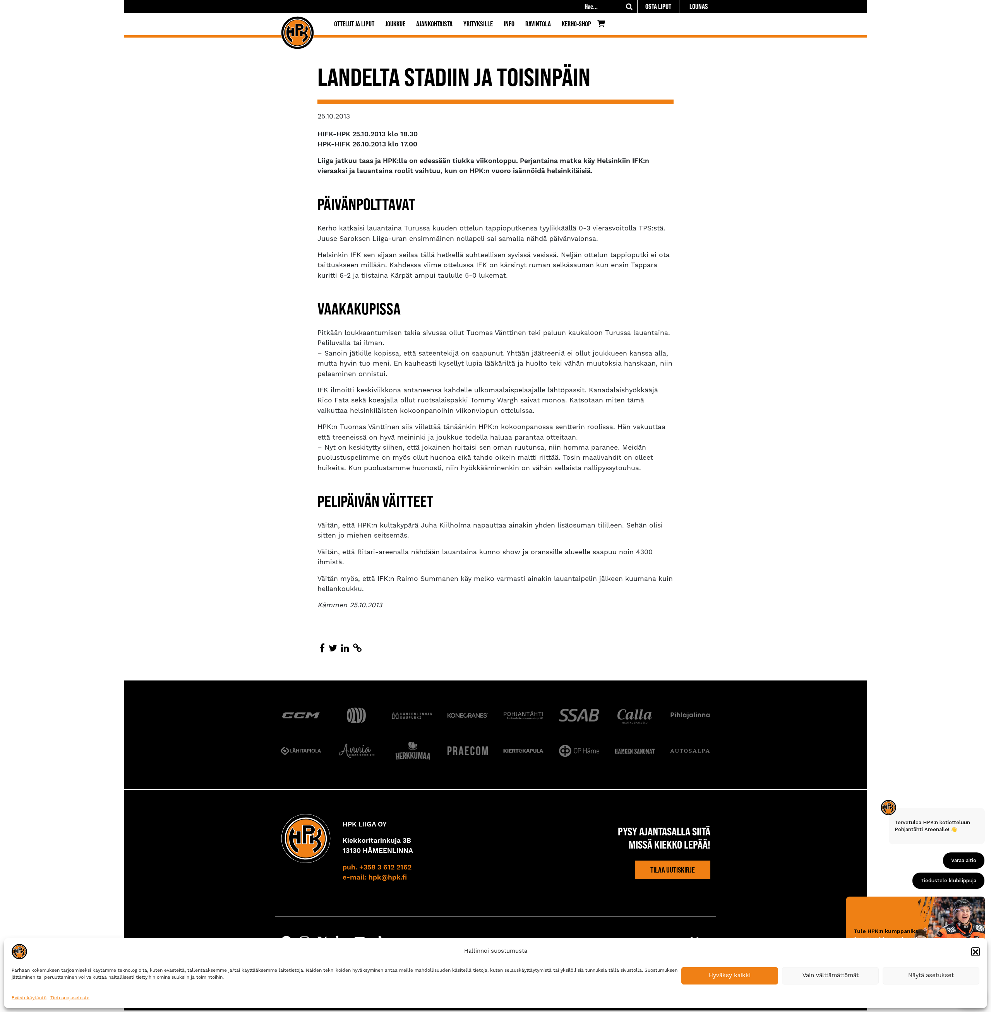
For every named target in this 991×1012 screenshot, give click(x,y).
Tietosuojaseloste (69, 998)
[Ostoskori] (603, 25)
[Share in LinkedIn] (345, 649)
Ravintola (538, 24)
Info (509, 24)
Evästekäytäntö (29, 998)
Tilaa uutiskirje (672, 870)
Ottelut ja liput (354, 24)
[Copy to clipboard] (357, 649)
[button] (975, 951)
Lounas (698, 6)
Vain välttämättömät (830, 975)
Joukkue (395, 24)
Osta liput (658, 6)
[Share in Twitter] (333, 649)
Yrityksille (478, 24)
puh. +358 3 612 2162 (377, 867)
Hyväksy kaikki (730, 975)
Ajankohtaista (434, 24)
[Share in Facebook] (322, 649)
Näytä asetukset (931, 975)
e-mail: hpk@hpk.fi (375, 877)
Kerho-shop (576, 24)
